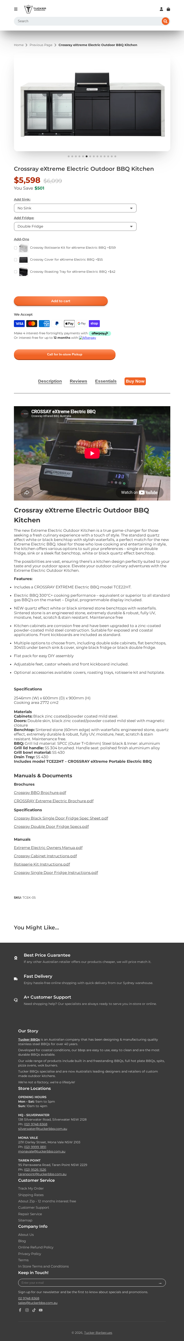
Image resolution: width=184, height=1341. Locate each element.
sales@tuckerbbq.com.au (37, 1303)
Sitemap (25, 1220)
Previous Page (41, 45)
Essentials (106, 381)
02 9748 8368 (28, 1298)
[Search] (165, 21)
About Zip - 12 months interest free (47, 1201)
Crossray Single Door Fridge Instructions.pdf (56, 872)
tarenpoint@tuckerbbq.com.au (42, 1174)
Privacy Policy (29, 1254)
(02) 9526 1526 (35, 1170)
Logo (35, 9)
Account (161, 9)
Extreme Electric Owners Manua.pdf (48, 847)
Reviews (78, 381)
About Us (26, 1235)
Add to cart (60, 301)
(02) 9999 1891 (35, 1147)
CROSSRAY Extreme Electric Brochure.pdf (54, 801)
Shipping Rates (31, 1195)
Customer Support (33, 1208)
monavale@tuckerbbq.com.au (41, 1151)
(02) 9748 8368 (35, 1124)
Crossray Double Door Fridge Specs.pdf (51, 826)
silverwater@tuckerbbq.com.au (42, 1129)
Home (19, 45)
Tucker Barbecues (98, 1333)
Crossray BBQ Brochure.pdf (40, 792)
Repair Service (30, 1214)
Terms (23, 1260)
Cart (168, 9)
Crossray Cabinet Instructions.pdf (45, 856)
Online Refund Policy (35, 1247)
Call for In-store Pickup (64, 354)
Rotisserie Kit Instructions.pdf (42, 864)
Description (50, 381)
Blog (22, 1241)
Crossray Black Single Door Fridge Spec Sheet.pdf (61, 818)
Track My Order (31, 1188)
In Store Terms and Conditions (43, 1266)
